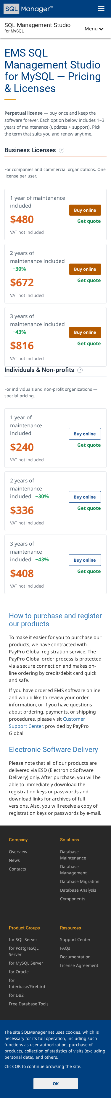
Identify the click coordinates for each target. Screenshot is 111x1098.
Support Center (75, 939)
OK (56, 1083)
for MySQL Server (26, 963)
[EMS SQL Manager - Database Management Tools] (29, 9)
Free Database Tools (29, 1004)
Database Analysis (78, 890)
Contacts (17, 869)
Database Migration (79, 881)
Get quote (89, 221)
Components (72, 898)
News (14, 860)
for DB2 (16, 995)
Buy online (85, 210)
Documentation (75, 957)
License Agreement (79, 965)
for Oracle (19, 971)
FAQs (65, 948)
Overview (18, 851)
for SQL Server (23, 939)
